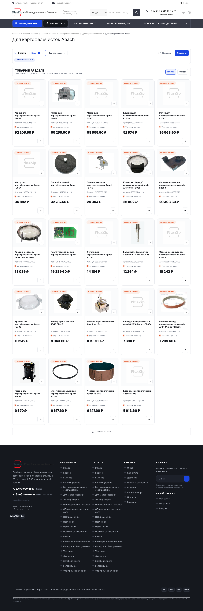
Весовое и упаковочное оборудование (75, 488)
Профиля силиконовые (74, 531)
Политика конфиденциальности (65, 589)
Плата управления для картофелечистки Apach (63, 253)
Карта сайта (42, 589)
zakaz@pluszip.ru (64, 3)
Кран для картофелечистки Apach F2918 (137, 392)
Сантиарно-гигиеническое (76, 541)
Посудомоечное (71, 517)
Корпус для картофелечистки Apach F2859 (27, 115)
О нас (130, 468)
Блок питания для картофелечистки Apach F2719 (99, 185)
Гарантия (131, 487)
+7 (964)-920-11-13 (27, 488)
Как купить (132, 472)
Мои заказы (165, 498)
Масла (66, 468)
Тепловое (68, 551)
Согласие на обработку (93, 589)
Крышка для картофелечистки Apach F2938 (135, 115)
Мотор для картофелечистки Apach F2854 (27, 185)
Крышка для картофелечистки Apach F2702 (27, 324)
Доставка (132, 477)
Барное (67, 472)
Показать (182, 53)
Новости (131, 497)
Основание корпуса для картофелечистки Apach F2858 (172, 255)
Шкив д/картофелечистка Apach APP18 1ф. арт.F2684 (137, 322)
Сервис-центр (134, 492)
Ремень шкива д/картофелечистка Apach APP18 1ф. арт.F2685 (172, 324)
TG (22, 516)
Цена (36, 53)
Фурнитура (68, 556)
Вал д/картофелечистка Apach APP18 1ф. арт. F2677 (137, 253)
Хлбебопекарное (71, 561)
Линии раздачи (71, 499)
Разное (66, 536)
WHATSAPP (15, 516)
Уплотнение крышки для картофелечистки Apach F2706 (63, 394)
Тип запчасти (55, 53)
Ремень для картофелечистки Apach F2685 (27, 394)
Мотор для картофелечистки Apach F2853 (99, 115)
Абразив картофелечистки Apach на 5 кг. (100, 392)
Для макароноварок (73, 494)
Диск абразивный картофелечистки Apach (63, 183)
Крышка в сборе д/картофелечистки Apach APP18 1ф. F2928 (135, 185)
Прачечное (68, 521)
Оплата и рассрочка (137, 482)
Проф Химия (69, 526)
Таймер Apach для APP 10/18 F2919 (62, 322)
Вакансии (132, 502)
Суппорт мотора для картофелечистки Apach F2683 (172, 185)
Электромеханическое (74, 570)
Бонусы (163, 508)
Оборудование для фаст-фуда (76, 510)
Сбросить (166, 53)
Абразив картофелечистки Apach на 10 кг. (100, 322)
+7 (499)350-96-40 (32, 494)
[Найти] (136, 12)
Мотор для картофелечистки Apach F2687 (172, 115)
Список (182, 72)
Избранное (164, 503)
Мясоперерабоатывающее (76, 504)
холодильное (70, 566)
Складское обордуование (76, 546)
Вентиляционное (71, 482)
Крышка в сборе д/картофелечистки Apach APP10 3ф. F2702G (27, 255)
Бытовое (67, 477)
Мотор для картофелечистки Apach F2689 (63, 115)
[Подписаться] (186, 479)
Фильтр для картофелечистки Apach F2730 (99, 255)
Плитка (170, 72)
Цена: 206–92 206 (24, 59)
